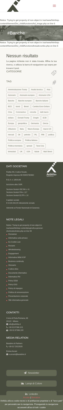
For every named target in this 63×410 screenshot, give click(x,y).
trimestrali (12, 152)
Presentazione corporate (18, 296)
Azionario (12, 95)
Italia (22, 129)
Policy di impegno (15, 288)
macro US (47, 129)
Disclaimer (12, 234)
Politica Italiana (31, 140)
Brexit (26, 106)
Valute (36, 152)
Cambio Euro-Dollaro (41, 106)
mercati (11, 135)
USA (28, 152)
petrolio (27, 135)
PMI (42, 135)
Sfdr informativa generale (18, 300)
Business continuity (16, 261)
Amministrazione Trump (17, 90)
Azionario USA (44, 95)
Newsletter (33, 373)
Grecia (45, 123)
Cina (10, 112)
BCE (10, 106)
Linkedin (33, 394)
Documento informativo (17, 273)
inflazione (12, 129)
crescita (33, 112)
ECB (44, 118)
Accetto (26, 397)
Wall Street (47, 152)
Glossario (12, 265)
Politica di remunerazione (18, 292)
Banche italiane (42, 101)
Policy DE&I (13, 281)
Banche (11, 101)
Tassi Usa (40, 146)
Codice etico (13, 269)
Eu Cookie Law (14, 242)
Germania (35, 123)
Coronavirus (21, 112)
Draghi (36, 118)
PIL (35, 135)
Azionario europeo (27, 95)
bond (18, 106)
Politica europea (14, 140)
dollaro (11, 118)
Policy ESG (12, 285)
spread (29, 146)
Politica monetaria (15, 146)
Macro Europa (33, 129)
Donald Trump (23, 118)
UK (21, 152)
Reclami (11, 246)
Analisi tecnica (37, 90)
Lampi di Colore (33, 383)
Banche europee (25, 101)
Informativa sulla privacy (18, 238)
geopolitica (22, 123)
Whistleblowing (14, 250)
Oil (19, 135)
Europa (11, 123)
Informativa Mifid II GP (17, 257)
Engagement (13, 254)
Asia (48, 90)
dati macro (44, 112)
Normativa (35, 397)
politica (51, 135)
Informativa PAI (14, 277)
